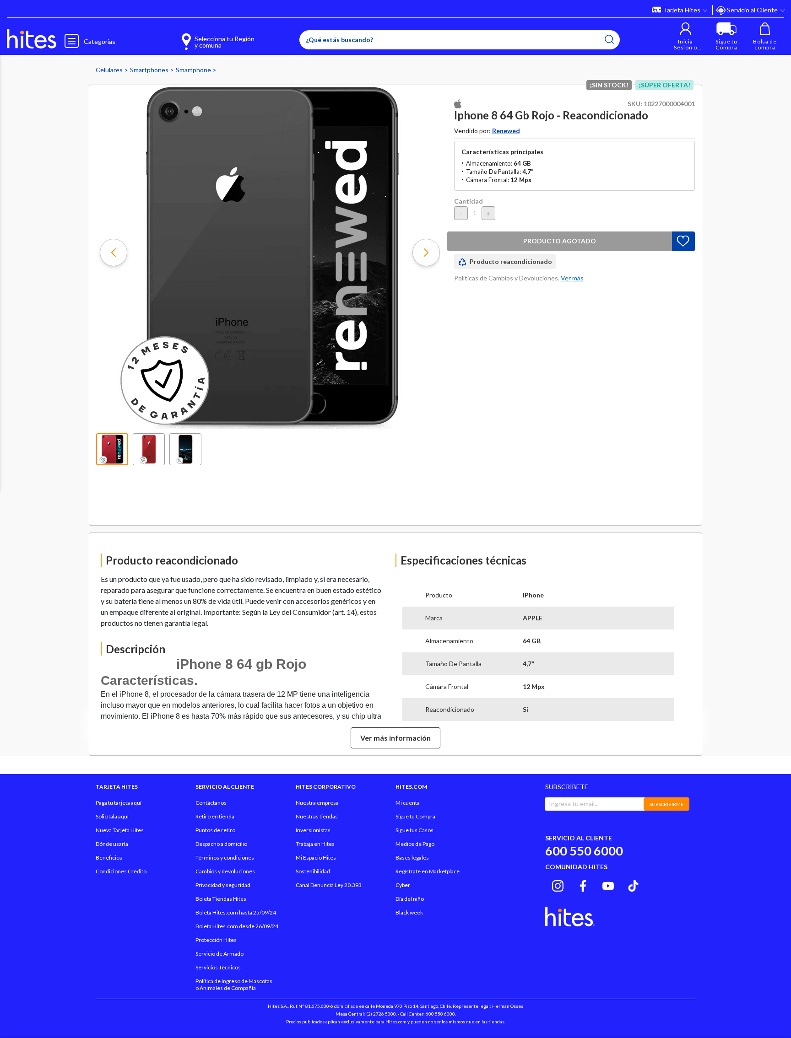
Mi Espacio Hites (316, 857)
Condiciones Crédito (121, 871)
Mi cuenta (408, 802)
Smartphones (150, 70)
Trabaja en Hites (315, 843)
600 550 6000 (584, 850)
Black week (409, 912)
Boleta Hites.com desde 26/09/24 (236, 926)
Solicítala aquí (112, 816)
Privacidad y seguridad (222, 885)
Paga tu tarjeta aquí (118, 802)
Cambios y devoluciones (225, 871)
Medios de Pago (415, 843)
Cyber (403, 885)
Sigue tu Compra (415, 816)
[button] (685, 36)
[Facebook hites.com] (583, 884)
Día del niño (410, 898)
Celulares (110, 70)
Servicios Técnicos (218, 967)
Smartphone (194, 70)
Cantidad (468, 201)
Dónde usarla (112, 843)
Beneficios (109, 857)
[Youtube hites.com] (608, 884)
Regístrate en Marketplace (428, 871)
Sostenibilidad (313, 871)
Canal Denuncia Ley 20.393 (329, 885)
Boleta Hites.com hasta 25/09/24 (235, 912)
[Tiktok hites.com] (633, 884)
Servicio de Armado (219, 953)
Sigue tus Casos (414, 830)
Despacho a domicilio (221, 843)
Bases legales (412, 857)
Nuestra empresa (317, 802)
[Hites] (31, 39)
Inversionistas (313, 830)
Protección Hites (216, 939)
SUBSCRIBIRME (666, 804)
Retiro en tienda (214, 816)
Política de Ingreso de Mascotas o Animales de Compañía (233, 984)
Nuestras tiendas (317, 816)
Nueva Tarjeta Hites (120, 830)
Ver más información (395, 737)
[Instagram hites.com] (557, 884)
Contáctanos (211, 802)
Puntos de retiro (215, 830)
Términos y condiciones (224, 857)
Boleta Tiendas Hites (220, 898)
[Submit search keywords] (609, 39)
